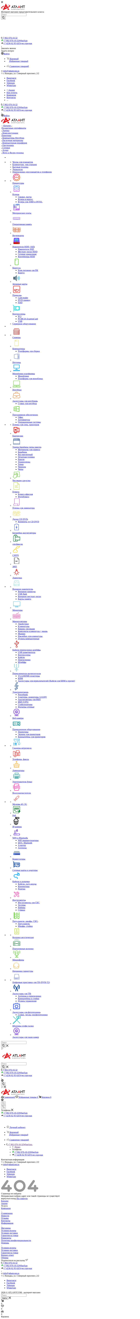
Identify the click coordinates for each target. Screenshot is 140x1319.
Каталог (5, 1201)
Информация (7, 1223)
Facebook (11, 80)
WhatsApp (11, 85)
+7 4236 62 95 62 (17, 43)
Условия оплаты (8, 1230)
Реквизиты (6, 1238)
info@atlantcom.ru (11, 71)
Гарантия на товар (9, 1235)
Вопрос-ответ (7, 1255)
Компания (6, 1208)
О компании (7, 1213)
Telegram (11, 83)
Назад (17, 1147)
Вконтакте (11, 78)
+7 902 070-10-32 (10, 38)
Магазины (6, 1228)
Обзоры (4, 1258)
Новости (5, 1216)
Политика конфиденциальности (16, 1240)
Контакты (5, 1221)
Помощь (5, 1243)
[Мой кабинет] (2, 1081)
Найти (4, 1298)
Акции (4, 1203)
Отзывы (5, 1218)
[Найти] (3, 18)
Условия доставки (9, 1233)
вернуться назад (8, 1198)
